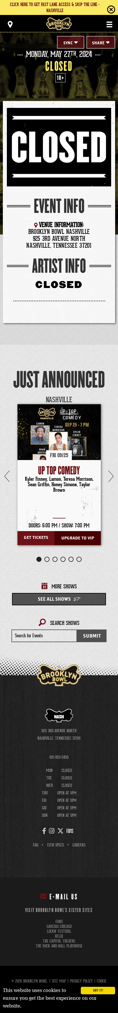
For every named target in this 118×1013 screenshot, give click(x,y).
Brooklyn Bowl (59, 23)
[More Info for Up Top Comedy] (59, 446)
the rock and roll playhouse (59, 946)
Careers (78, 845)
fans (59, 921)
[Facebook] (44, 831)
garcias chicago (59, 926)
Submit (92, 636)
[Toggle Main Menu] (109, 24)
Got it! (98, 990)
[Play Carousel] (102, 400)
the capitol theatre (59, 941)
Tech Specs (55, 845)
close (99, 9)
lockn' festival (59, 931)
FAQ (35, 845)
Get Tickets (36, 537)
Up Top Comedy (59, 470)
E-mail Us (64, 897)
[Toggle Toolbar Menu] (10, 24)
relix (59, 936)
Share (98, 43)
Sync (68, 43)
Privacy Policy (81, 981)
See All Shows (54, 599)
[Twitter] (60, 831)
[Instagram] (51, 831)
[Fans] (69, 831)
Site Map (59, 981)
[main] (59, 354)
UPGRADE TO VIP (77, 538)
